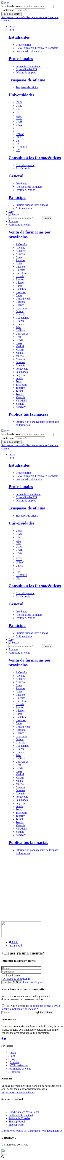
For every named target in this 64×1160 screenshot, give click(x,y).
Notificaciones (24, 208)
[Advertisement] (32, 889)
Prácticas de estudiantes (29, 51)
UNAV (20, 134)
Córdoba (20, 301)
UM (18, 150)
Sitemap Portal (17, 1121)
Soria (19, 381)
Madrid (20, 346)
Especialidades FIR (26, 69)
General (16, 176)
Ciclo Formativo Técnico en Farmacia (37, 47)
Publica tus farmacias (28, 414)
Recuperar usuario (36, 17)
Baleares (20, 269)
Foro (11, 29)
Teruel (19, 390)
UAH (19, 121)
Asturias (20, 260)
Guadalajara (22, 317)
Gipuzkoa (21, 308)
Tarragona (21, 384)
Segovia (20, 375)
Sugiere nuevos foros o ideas (32, 204)
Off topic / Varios (25, 189)
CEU (19, 127)
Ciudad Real (23, 298)
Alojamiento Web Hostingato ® (44, 1130)
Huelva (20, 320)
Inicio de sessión (11, 14)
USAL (19, 137)
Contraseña (7, 10)
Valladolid (21, 400)
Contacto (15, 1071)
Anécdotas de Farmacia (29, 186)
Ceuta (19, 295)
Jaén (18, 327)
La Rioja (20, 330)
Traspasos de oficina (27, 80)
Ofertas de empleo (26, 72)
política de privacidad (24, 1008)
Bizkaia (20, 276)
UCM (19, 118)
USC (18, 115)
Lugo (19, 343)
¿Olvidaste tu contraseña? (15, 978)
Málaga (20, 349)
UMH (19, 102)
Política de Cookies (19, 1118)
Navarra (20, 359)
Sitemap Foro (16, 1124)
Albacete (21, 250)
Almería (20, 253)
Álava (19, 257)
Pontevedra (22, 368)
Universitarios (23, 44)
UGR (19, 105)
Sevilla (19, 378)
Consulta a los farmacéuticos (35, 157)
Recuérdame (13, 975)
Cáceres (20, 282)
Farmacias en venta (19, 224)
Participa (17, 197)
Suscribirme (45, 1012)
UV (18, 143)
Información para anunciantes (17, 1092)
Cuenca (20, 304)
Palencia (20, 365)
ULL (18, 111)
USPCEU (21, 147)
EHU (19, 131)
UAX (19, 124)
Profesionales (21, 58)
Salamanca (22, 371)
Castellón (21, 292)
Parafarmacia (23, 168)
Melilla (19, 352)
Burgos (20, 279)
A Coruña (21, 244)
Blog (11, 211)
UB (18, 108)
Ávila (19, 263)
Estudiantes (19, 37)
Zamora (20, 403)
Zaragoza (21, 406)
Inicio (12, 26)
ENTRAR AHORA (12, 982)
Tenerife (20, 387)
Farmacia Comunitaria (28, 66)
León (19, 336)
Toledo (19, 394)
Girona (19, 311)
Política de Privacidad (21, 1115)
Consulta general (25, 165)
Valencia (20, 397)
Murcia (20, 355)
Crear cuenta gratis (33, 982)
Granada (20, 314)
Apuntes (13, 221)
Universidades (21, 95)
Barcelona (21, 273)
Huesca (20, 324)
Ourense (20, 362)
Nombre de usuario (12, 6)
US (17, 140)
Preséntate (21, 183)
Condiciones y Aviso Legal (24, 1111)
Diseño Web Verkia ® (13, 1130)
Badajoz (20, 266)
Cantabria (21, 288)
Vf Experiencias (19, 1065)
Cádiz (19, 285)
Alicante (20, 247)
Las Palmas (22, 333)
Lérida (19, 339)
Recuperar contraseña (13, 17)
